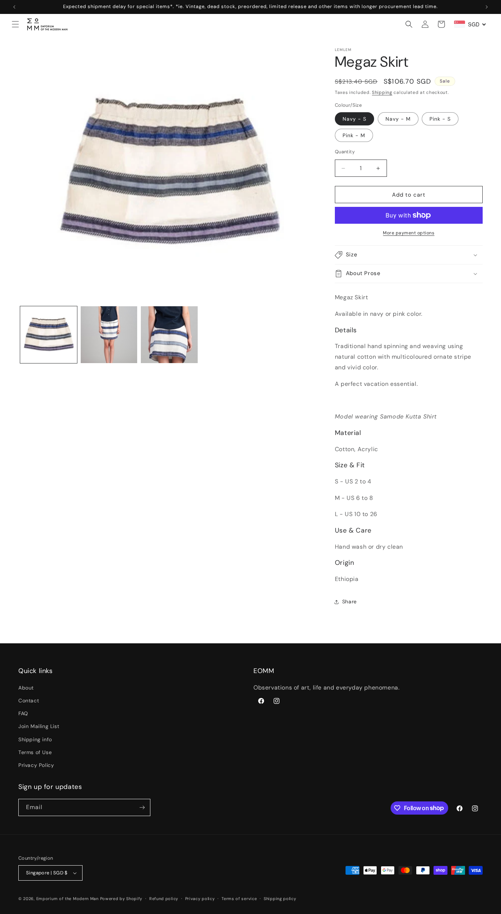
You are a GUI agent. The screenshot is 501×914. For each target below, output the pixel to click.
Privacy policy (200, 898)
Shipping (382, 92)
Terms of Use (35, 752)
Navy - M (398, 119)
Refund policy (163, 898)
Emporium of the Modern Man (67, 898)
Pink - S (440, 119)
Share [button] (349, 601)
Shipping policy (280, 898)
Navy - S (354, 119)
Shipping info (35, 739)
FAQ (23, 713)
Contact (28, 700)
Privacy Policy (36, 765)
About (26, 687)
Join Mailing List (38, 726)
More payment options (408, 233)
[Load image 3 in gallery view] (169, 334)
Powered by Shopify (121, 898)
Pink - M (354, 135)
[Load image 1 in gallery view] (48, 334)
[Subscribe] (142, 807)
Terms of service (239, 898)
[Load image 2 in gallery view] (109, 334)
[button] (15, 24)
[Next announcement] (487, 7)
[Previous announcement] (14, 7)
